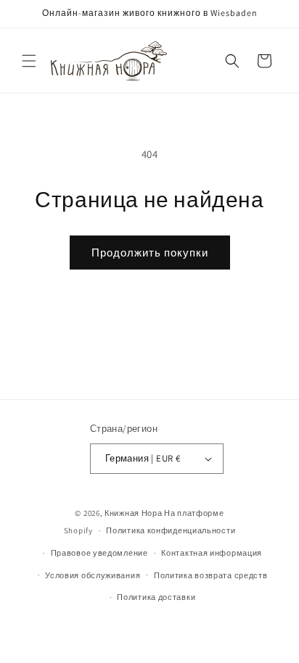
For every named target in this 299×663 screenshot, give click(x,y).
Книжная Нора (133, 513)
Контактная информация (211, 553)
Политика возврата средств (211, 575)
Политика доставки (156, 597)
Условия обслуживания (92, 575)
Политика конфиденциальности (170, 530)
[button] (29, 61)
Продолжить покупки (149, 252)
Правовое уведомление (99, 553)
